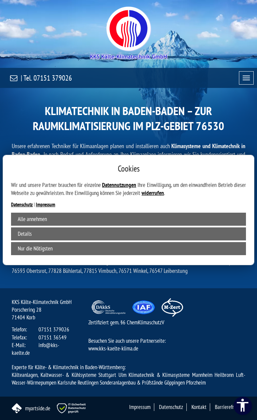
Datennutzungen (119, 185)
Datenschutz (22, 204)
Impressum (45, 204)
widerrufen (153, 193)
